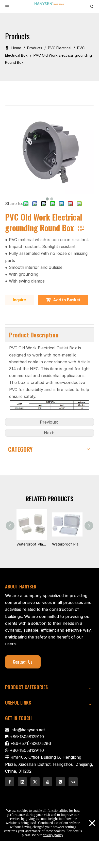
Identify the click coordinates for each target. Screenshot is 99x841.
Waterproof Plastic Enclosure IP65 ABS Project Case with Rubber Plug (67, 544)
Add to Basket (66, 299)
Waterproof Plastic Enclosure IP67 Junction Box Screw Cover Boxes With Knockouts (31, 544)
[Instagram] (60, 781)
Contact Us (23, 662)
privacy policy (53, 835)
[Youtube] (47, 781)
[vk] (73, 781)
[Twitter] (35, 781)
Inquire (19, 299)
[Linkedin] (22, 781)
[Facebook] (9, 781)
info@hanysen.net (27, 729)
